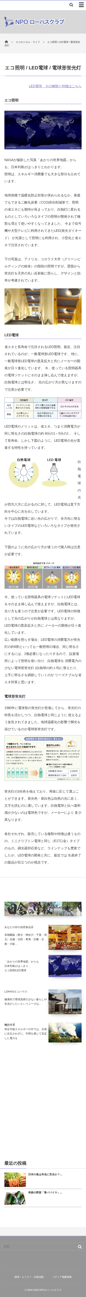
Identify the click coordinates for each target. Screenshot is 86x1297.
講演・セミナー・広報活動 (29, 1277)
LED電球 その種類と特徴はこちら (55, 86)
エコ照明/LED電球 (15, 970)
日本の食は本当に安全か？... (45, 1174)
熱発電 (11, 1024)
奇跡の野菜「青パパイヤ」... (45, 1192)
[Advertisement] (43, 1101)
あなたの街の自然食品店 (19, 927)
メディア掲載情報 (62, 1277)
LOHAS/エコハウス (15, 991)
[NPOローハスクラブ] (34, 25)
